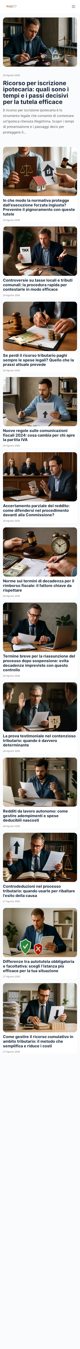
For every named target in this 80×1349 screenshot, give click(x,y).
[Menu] (73, 6)
